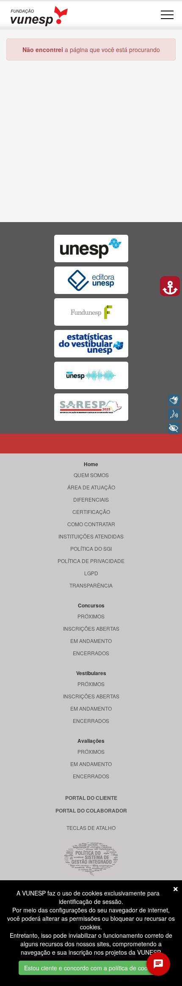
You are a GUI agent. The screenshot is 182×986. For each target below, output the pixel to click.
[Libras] (174, 400)
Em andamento (91, 640)
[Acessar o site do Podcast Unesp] (91, 375)
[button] (170, 286)
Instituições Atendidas (91, 536)
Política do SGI (91, 548)
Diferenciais (91, 499)
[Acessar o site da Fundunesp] (91, 312)
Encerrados (91, 652)
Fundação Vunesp (39, 16)
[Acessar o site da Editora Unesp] (91, 280)
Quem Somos (91, 474)
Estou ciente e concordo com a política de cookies (91, 968)
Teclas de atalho (91, 827)
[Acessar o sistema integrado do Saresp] (91, 407)
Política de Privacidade (91, 560)
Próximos (91, 616)
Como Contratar (91, 523)
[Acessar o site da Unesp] (91, 248)
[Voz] (174, 414)
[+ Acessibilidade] (174, 428)
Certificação (91, 511)
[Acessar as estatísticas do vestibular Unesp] (91, 343)
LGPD (91, 573)
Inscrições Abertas (91, 628)
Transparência (91, 585)
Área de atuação (91, 487)
